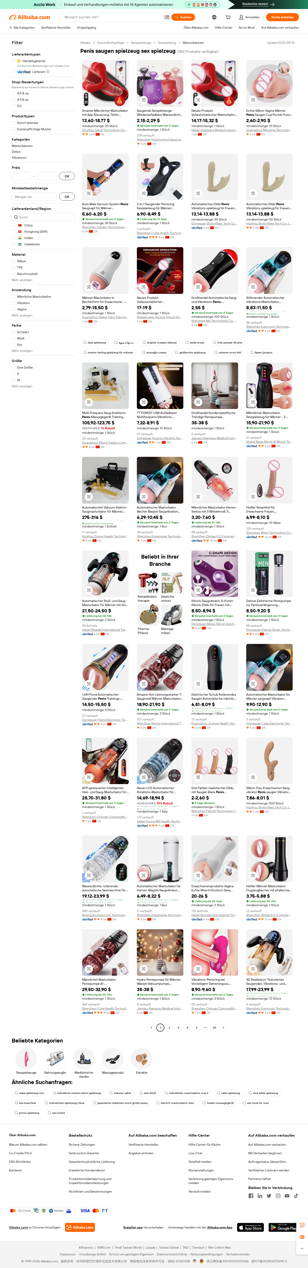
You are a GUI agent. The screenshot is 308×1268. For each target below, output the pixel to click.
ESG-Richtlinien (20, 1161)
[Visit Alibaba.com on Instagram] (278, 1195)
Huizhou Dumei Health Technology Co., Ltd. (105, 536)
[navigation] (43, 535)
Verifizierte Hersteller (143, 1144)
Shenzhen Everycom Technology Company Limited (269, 326)
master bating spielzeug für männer (110, 352)
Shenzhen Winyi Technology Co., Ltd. (269, 532)
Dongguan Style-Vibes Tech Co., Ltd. (214, 223)
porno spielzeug (29, 1113)
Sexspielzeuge (141, 42)
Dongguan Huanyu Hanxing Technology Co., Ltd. (160, 438)
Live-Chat (195, 1153)
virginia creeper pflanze (162, 342)
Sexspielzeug (167, 42)
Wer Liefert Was (219, 1247)
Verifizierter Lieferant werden (268, 1170)
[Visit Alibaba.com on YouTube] (287, 1195)
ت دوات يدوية (126, 342)
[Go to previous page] (151, 1028)
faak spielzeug (97, 342)
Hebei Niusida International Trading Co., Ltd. (105, 630)
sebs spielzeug (230, 1093)
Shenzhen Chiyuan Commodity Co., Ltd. (105, 817)
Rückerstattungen (201, 1170)
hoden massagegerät (220, 1103)
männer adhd (122, 1093)
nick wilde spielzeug (265, 1093)
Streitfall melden (199, 1161)
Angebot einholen (141, 1153)
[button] (167, 17)
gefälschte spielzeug (192, 352)
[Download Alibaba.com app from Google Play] (284, 1227)
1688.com (104, 1247)
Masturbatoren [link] (193, 42)
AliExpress (86, 1247)
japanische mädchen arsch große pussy (122, 1103)
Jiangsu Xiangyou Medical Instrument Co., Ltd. (214, 438)
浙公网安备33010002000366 (228, 1261)
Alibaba (85, 42)
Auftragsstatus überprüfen (267, 1161)
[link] (302, 1225)
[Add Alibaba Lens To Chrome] (80, 1227)
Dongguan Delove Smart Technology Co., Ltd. (269, 630)
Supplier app (133, 1227)
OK (67, 176)
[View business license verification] (195, 1261)
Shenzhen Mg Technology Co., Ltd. (214, 321)
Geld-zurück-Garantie (84, 1153)
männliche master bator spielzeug (79, 1093)
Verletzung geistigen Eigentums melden (210, 1181)
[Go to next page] (223, 1028)
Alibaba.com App (219, 1227)
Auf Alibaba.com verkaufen (267, 1144)
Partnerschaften (259, 1179)
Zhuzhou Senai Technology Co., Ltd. (105, 130)
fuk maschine (27, 1103)
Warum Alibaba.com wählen (28, 1144)
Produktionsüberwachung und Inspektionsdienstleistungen (90, 1181)
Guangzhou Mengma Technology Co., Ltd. (269, 130)
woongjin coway (156, 352)
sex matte (58, 1113)
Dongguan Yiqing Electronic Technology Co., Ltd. (105, 720)
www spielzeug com (31, 1093)
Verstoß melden (199, 1191)
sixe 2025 (150, 1093)
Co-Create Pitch (20, 1153)
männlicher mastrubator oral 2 (188, 1093)
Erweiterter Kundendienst (87, 1170)
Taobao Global (169, 1247)
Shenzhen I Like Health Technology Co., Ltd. (160, 233)
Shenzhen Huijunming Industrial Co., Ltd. (160, 139)
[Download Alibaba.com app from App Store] (250, 1227)
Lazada (150, 1247)
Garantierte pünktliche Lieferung (92, 1161)
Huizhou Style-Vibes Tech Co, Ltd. (269, 223)
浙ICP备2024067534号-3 (269, 1261)
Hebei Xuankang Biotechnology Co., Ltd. (214, 130)
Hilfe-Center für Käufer (204, 1144)
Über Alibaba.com (22, 1135)
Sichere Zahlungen (82, 1144)
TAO (185, 1247)
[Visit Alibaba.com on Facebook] (251, 1195)
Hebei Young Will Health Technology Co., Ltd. (160, 821)
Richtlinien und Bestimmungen (90, 1191)
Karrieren (15, 1170)
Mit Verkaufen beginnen (265, 1153)
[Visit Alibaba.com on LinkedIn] (260, 1195)
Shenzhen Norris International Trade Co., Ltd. (160, 723)
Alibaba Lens (18, 1227)
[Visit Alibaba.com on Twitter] (269, 1195)
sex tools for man (258, 1103)
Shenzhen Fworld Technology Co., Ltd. (214, 811)
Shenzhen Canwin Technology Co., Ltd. (105, 227)
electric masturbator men (177, 1103)
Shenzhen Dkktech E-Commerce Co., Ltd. (214, 536)
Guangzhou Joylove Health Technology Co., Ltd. (214, 723)
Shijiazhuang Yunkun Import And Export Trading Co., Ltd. (160, 317)
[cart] (228, 18)
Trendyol (198, 1247)
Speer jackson (263, 352)
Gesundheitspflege (110, 42)
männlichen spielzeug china (66, 1103)
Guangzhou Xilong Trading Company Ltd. (105, 442)
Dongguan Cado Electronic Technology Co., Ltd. (269, 723)
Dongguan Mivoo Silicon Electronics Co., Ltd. (214, 624)
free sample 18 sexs (229, 342)
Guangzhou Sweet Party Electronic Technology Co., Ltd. (105, 317)
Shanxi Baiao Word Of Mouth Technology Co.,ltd (269, 442)
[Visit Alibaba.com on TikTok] (296, 1195)
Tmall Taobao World (128, 1247)
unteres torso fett (230, 352)
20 (214, 1027)
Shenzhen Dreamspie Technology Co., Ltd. (160, 536)
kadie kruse (197, 342)
